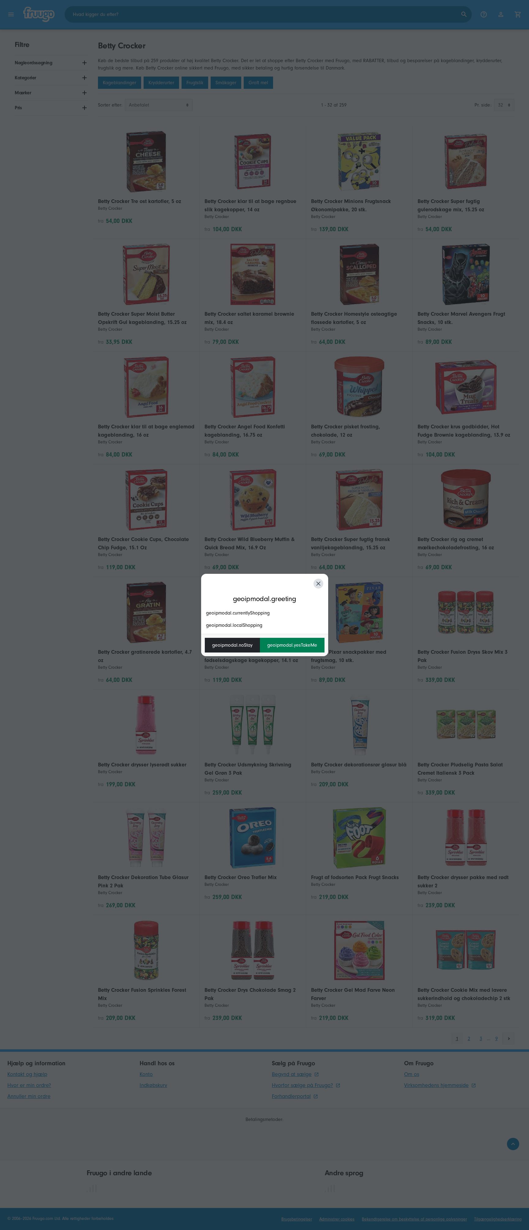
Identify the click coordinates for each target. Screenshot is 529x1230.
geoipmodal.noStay (232, 645)
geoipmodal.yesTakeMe (292, 645)
